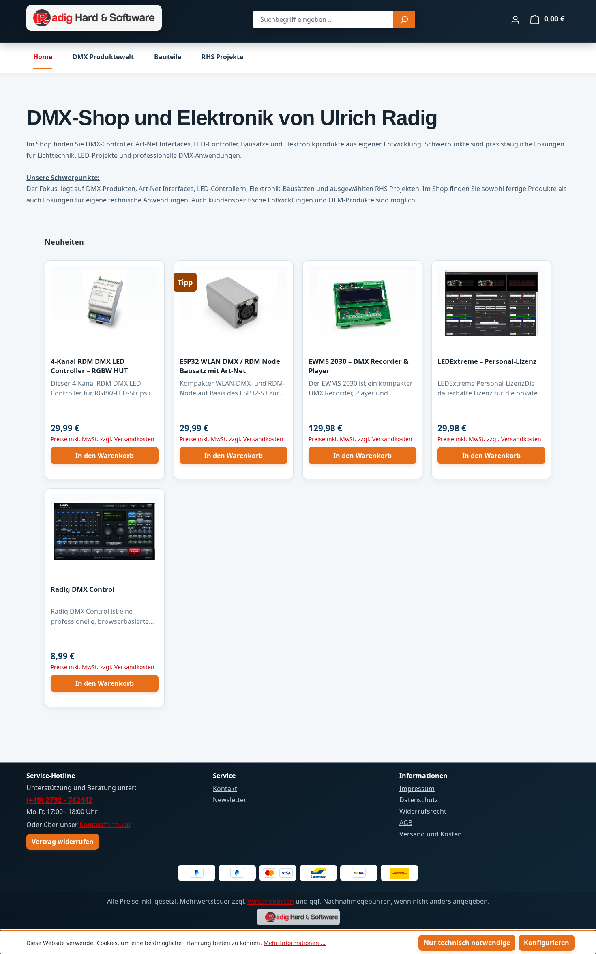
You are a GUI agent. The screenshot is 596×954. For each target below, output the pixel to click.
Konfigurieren (546, 942)
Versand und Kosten (430, 833)
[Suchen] (404, 19)
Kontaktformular (104, 824)
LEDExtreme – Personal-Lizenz (486, 361)
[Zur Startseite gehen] (94, 18)
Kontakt (225, 788)
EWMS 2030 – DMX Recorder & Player (358, 366)
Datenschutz (418, 799)
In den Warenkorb (104, 455)
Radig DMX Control (82, 589)
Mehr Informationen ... (295, 943)
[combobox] (323, 19)
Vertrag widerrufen (63, 841)
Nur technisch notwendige (467, 942)
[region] (298, 476)
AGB (405, 822)
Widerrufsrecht (422, 811)
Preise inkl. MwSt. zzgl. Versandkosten (102, 439)
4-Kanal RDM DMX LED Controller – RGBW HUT (89, 366)
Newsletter (230, 799)
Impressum (417, 788)
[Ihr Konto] (515, 19)
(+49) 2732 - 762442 (59, 800)
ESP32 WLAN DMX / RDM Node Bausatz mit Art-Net (230, 366)
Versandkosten (270, 901)
